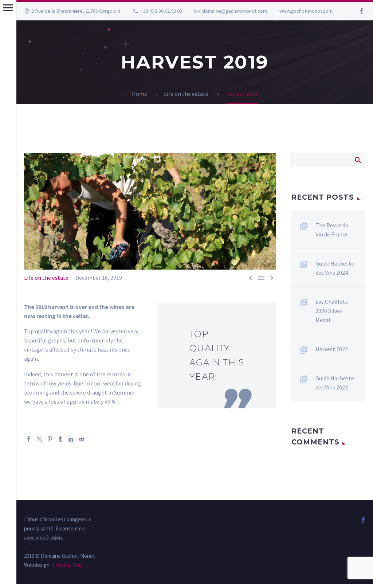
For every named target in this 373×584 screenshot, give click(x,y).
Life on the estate (46, 277)
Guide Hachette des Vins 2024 (334, 268)
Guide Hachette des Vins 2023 (334, 383)
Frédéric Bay (67, 564)
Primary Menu (8, 8)
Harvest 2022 (331, 349)
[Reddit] (82, 439)
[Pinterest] (50, 439)
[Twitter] (39, 439)
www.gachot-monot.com (306, 11)
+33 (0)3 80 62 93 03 (161, 11)
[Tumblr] (60, 439)
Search (357, 160)
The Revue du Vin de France (331, 230)
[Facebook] (361, 11)
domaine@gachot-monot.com (234, 11)
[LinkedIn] (71, 439)
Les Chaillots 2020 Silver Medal (331, 311)
